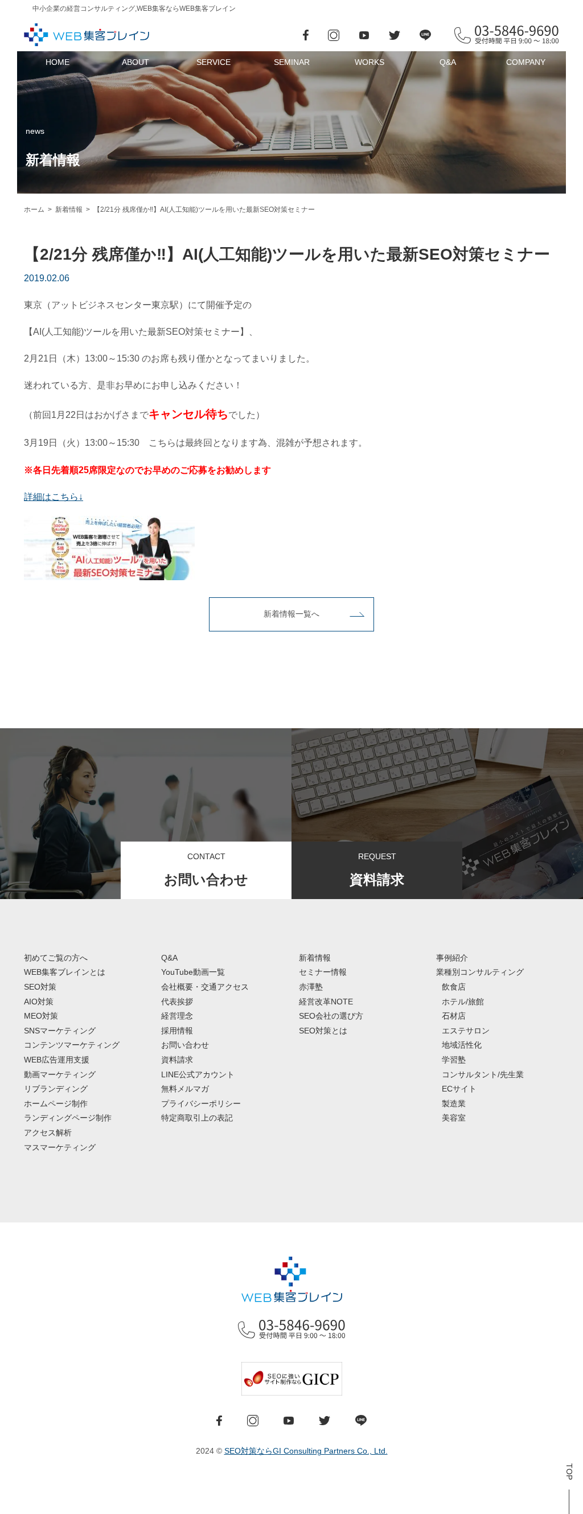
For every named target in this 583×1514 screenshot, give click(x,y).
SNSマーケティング (60, 1030)
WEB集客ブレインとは (64, 971)
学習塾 (454, 1059)
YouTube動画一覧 (193, 971)
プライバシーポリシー (201, 1103)
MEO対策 (41, 1015)
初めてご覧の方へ (56, 957)
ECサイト (459, 1088)
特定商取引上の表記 (197, 1117)
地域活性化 (462, 1044)
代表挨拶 (177, 1001)
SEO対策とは (323, 1030)
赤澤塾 (311, 986)
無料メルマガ (185, 1088)
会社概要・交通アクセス (205, 986)
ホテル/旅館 (463, 1001)
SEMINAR (292, 62)
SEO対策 (40, 986)
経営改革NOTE (326, 1001)
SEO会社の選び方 (331, 1015)
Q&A (448, 62)
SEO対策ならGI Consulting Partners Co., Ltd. (306, 1450)
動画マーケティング (60, 1074)
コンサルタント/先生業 (483, 1074)
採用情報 (177, 1030)
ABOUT (135, 62)
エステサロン (466, 1030)
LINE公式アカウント (198, 1074)
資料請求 (177, 1059)
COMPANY (525, 62)
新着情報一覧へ (291, 613)
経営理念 (177, 1015)
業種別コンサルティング (480, 971)
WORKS (369, 62)
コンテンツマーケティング (72, 1044)
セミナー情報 (323, 971)
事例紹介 (452, 957)
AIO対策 (39, 1001)
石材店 (454, 1015)
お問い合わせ (185, 1044)
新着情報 (315, 957)
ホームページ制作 (56, 1103)
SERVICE (213, 62)
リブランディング (56, 1088)
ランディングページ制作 (68, 1117)
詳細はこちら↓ (53, 497)
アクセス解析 (48, 1132)
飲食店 (454, 986)
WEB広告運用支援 (56, 1059)
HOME (57, 62)
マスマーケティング (60, 1147)
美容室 (454, 1117)
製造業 (454, 1103)
